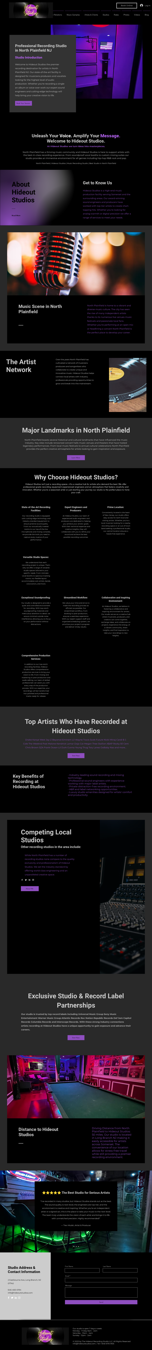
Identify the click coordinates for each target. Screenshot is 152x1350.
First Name (69, 1266)
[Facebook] (22, 879)
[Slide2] (76, 1246)
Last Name (107, 1266)
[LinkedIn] (29, 879)
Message (68, 1285)
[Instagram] (33, 879)
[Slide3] (78, 1246)
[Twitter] (25, 879)
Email (67, 1276)
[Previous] (13, 1211)
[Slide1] (73, 1246)
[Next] (139, 1211)
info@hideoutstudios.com (20, 1293)
